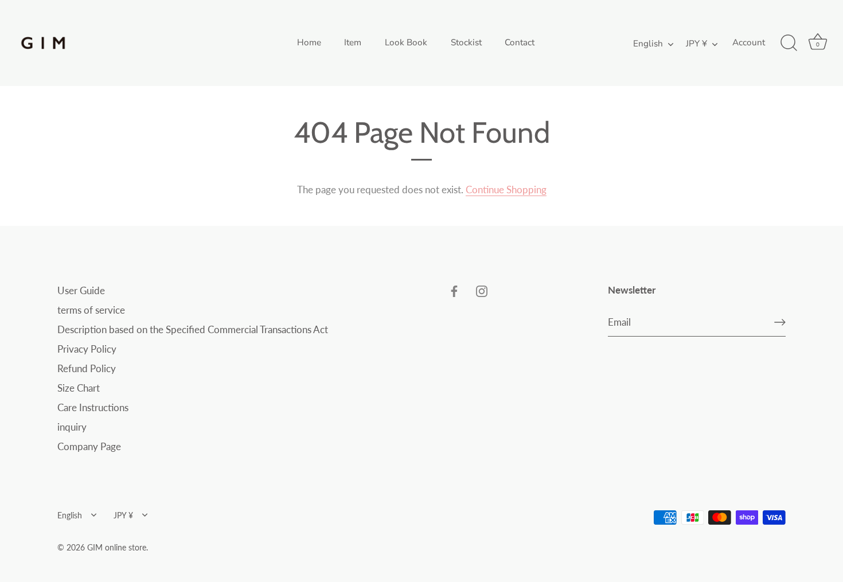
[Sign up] (780, 322)
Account (748, 42)
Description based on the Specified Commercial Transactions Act (192, 329)
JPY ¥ (696, 43)
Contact (519, 42)
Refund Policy (86, 368)
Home (309, 42)
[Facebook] (454, 290)
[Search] (788, 43)
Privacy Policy (86, 349)
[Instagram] (481, 290)
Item (352, 42)
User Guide (81, 290)
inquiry (72, 427)
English (648, 43)
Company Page (89, 446)
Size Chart (78, 388)
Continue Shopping (506, 189)
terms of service (91, 310)
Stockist (466, 42)
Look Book (406, 42)
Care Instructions (92, 407)
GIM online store (116, 547)
